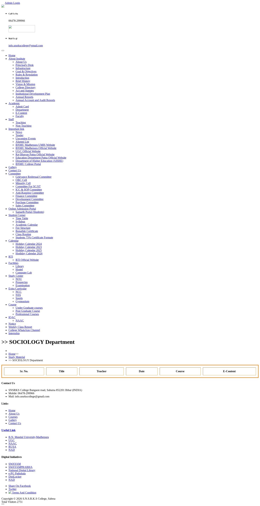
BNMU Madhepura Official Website (36, 148)
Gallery (12, 167)
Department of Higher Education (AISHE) (39, 160)
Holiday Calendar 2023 (29, 247)
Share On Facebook (19, 485)
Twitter (12, 489)
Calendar (13, 240)
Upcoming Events (26, 138)
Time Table (22, 218)
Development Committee (30, 199)
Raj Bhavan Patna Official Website (35, 154)
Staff (11, 119)
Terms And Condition (23, 492)
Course (12, 304)
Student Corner (16, 215)
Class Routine (23, 234)
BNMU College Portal (28, 164)
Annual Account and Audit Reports (35, 100)
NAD (11, 449)
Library (20, 266)
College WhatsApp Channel (24, 330)
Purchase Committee (27, 202)
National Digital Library (21, 470)
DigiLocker (14, 476)
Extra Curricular (17, 288)
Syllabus (20, 221)
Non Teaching (23, 125)
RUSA (12, 446)
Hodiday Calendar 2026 (29, 253)
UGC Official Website (28, 151)
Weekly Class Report (20, 326)
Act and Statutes (25, 90)
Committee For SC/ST (28, 186)
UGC (11, 440)
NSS (18, 294)
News (19, 132)
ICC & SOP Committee (29, 189)
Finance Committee (26, 195)
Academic (14, 103)
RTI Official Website (27, 259)
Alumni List (22, 141)
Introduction (22, 77)
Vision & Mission (25, 84)
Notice (12, 323)
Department (22, 109)
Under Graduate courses (29, 307)
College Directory (26, 87)
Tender (19, 135)
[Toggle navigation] (2, 50)
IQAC (12, 317)
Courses (13, 416)
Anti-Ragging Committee (30, 192)
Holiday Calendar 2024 (29, 243)
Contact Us (14, 170)
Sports (19, 298)
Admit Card (22, 106)
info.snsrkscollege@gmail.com (25, 45)
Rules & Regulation (27, 74)
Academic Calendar (27, 224)
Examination (23, 285)
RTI (10, 256)
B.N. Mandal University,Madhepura (28, 437)
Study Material (16, 357)
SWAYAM (14, 463)
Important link (16, 128)
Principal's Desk (25, 65)
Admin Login (12, 2)
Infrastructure (23, 68)
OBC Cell (21, 180)
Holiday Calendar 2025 (29, 250)
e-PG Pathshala (17, 473)
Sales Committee (25, 205)
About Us (21, 61)
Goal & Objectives (26, 71)
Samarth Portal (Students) (30, 211)
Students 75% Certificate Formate (34, 237)
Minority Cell (23, 183)
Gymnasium (22, 301)
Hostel (19, 269)
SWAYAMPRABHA (20, 467)
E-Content (21, 112)
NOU (19, 278)
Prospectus (22, 282)
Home (11, 55)
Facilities (13, 263)
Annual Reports (24, 96)
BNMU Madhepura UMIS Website (35, 144)
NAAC (20, 320)
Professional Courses (27, 314)
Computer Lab (24, 272)
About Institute (16, 58)
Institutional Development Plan (33, 93)
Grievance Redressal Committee (33, 176)
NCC (19, 291)
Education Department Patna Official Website (41, 157)
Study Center (15, 275)
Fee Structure (23, 227)
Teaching (21, 122)
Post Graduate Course (28, 310)
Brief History (23, 80)
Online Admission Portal (22, 208)
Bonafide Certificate (27, 231)
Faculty (20, 116)
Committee (14, 173)
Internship (14, 333)
